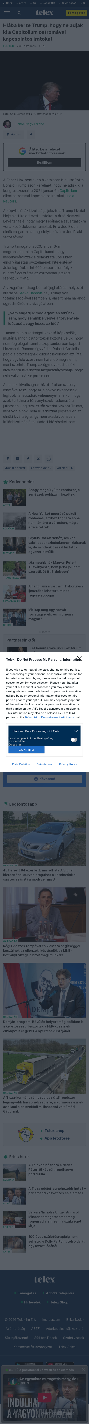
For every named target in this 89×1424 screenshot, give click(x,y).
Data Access (44, 764)
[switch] (74, 740)
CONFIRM (26, 749)
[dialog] (44, 712)
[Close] (81, 660)
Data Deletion (21, 764)
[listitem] (42, 731)
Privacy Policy (68, 764)
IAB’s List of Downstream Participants (49, 717)
